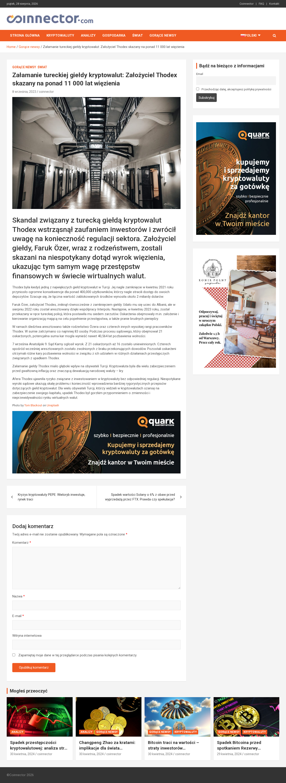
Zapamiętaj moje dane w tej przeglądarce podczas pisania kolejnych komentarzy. (77, 655)
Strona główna (25, 35)
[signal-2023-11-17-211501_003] (96, 413)
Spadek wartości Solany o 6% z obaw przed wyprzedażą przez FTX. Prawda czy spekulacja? (140, 497)
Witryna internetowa (27, 636)
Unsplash (53, 405)
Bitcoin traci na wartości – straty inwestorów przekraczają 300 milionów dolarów (174, 751)
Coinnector (247, 3)
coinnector (46, 91)
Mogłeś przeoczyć (28, 691)
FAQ (261, 3)
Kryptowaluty (60, 35)
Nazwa (18, 596)
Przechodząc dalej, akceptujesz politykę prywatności (236, 89)
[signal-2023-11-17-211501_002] (236, 124)
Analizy (88, 35)
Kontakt (274, 3)
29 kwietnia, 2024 (229, 754)
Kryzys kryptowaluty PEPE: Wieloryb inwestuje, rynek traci (51, 497)
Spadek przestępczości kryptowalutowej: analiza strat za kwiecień (39, 748)
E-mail (18, 616)
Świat (137, 35)
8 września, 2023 (24, 91)
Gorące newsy (162, 35)
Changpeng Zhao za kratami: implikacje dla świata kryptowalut (107, 748)
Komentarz (21, 543)
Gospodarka (114, 35)
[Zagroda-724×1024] (236, 258)
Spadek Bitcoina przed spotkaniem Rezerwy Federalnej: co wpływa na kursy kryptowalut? (241, 751)
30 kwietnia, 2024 (22, 754)
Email (199, 74)
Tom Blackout (33, 405)
